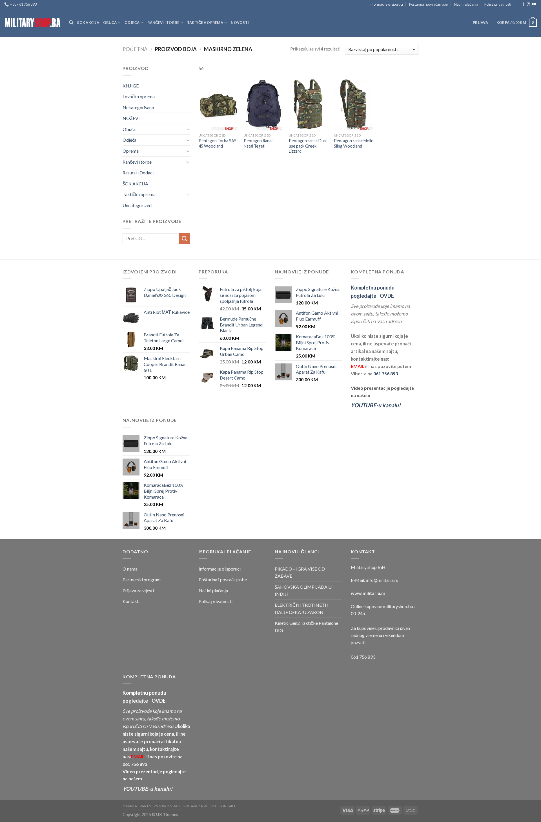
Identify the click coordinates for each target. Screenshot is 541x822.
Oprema (131, 151)
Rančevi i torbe (163, 22)
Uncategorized (137, 205)
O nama (130, 568)
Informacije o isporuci (386, 4)
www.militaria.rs (368, 593)
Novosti (240, 22)
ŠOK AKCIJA (88, 22)
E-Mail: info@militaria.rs (374, 580)
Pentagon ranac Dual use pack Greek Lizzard (308, 146)
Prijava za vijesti (138, 590)
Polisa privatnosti (497, 4)
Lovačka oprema (139, 96)
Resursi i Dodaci (138, 172)
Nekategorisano (138, 107)
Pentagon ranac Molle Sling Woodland (353, 143)
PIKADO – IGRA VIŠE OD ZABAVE (300, 572)
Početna (135, 49)
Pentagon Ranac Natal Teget (258, 143)
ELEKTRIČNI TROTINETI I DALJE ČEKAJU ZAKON (302, 608)
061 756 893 (385, 373)
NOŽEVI (131, 118)
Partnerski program (142, 579)
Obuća (110, 22)
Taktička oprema (205, 22)
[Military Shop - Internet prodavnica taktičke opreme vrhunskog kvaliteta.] (32, 22)
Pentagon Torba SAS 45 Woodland (217, 143)
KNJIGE (131, 85)
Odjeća (132, 22)
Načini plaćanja (466, 4)
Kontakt (131, 601)
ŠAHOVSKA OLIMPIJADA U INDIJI (303, 590)
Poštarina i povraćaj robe (428, 4)
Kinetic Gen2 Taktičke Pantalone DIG (306, 626)
